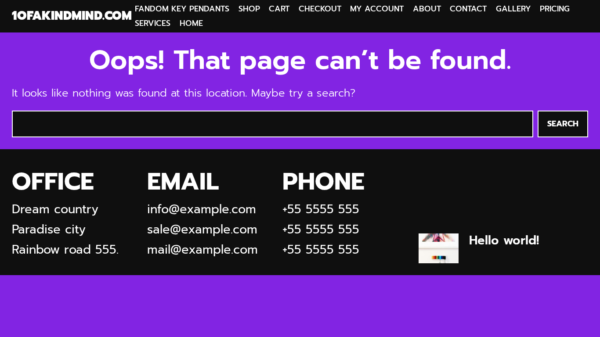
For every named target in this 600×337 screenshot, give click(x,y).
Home (191, 23)
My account (377, 8)
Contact (468, 8)
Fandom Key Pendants (182, 8)
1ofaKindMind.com (72, 16)
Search (562, 124)
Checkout (320, 8)
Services (152, 23)
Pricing (555, 8)
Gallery (513, 8)
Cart (279, 8)
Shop (249, 8)
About (427, 8)
